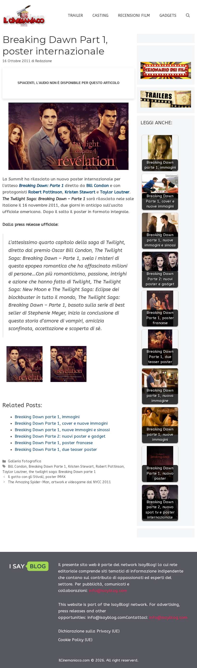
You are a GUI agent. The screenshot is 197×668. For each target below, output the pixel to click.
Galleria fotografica (24, 461)
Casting (100, 15)
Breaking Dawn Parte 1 (47, 467)
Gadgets (168, 15)
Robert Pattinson (45, 192)
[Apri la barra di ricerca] (188, 16)
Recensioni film (134, 15)
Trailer (75, 15)
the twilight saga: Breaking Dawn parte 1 (62, 472)
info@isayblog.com (108, 590)
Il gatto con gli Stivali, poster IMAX (37, 477)
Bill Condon (17, 467)
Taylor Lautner (14, 472)
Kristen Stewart (81, 467)
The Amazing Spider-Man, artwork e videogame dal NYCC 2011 (59, 482)
